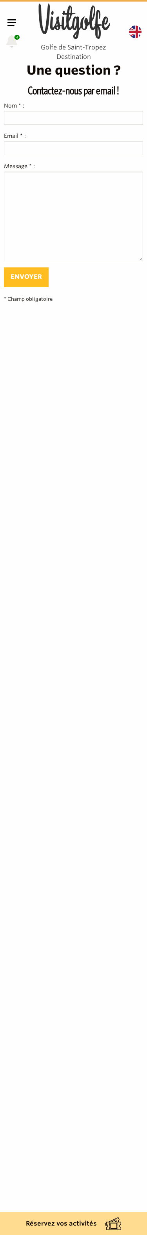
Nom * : (14, 105)
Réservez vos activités (61, 1223)
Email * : (15, 136)
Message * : (19, 166)
